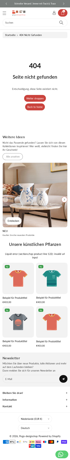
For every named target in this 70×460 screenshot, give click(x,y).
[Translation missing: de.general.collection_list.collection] (35, 195)
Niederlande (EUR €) (31, 418)
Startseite (10, 35)
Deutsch (25, 428)
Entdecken (13, 220)
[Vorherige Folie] (6, 3)
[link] (13, 156)
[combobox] (35, 22)
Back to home (35, 106)
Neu (5, 231)
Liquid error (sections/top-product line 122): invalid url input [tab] (35, 255)
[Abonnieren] (63, 379)
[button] (6, 13)
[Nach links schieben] (5, 199)
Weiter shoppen (35, 98)
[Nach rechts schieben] (64, 199)
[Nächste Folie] (63, 3)
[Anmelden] (54, 13)
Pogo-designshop (28, 436)
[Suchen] (61, 22)
